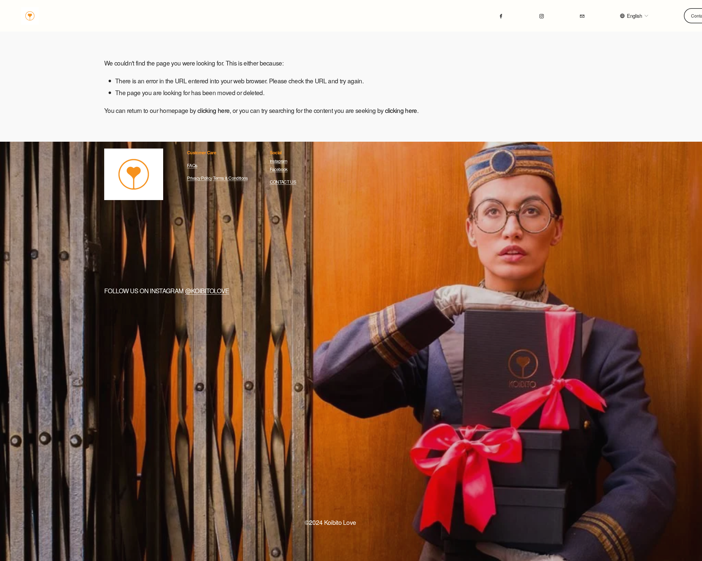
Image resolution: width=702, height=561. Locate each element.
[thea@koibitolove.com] (582, 16)
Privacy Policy (199, 178)
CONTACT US (283, 182)
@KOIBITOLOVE (207, 290)
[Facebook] (501, 16)
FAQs (192, 165)
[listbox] (634, 15)
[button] (110, 318)
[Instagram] (541, 16)
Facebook (279, 169)
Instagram (278, 161)
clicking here (213, 110)
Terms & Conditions (230, 178)
